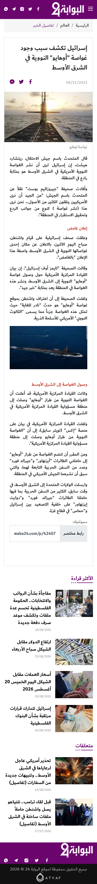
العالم (64, 25)
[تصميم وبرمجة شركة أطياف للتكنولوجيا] (48, 877)
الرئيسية (82, 25)
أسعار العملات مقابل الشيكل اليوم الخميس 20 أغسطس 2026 (28, 681)
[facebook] (38, 9)
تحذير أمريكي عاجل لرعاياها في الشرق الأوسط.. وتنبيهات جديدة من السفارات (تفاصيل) (28, 772)
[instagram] (22, 9)
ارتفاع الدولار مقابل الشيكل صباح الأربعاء (31, 645)
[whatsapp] (6, 9)
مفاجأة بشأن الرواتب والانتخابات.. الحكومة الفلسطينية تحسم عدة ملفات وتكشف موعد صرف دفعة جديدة (30, 608)
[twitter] (30, 9)
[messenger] (12, 82)
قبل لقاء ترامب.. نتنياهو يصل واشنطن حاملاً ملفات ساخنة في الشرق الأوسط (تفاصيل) (29, 813)
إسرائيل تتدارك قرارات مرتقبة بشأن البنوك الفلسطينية (30, 715)
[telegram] (14, 9)
